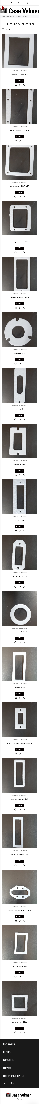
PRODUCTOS (10, 16)
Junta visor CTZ (19, 409)
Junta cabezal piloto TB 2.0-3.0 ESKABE (19, 910)
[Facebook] (8, 1083)
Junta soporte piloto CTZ (19, 576)
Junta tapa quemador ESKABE (19, 242)
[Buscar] (19, 3)
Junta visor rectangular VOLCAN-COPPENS (19, 743)
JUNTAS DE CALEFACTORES (23, 16)
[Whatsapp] (4, 1083)
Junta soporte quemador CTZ (20, 75)
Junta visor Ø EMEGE (19, 353)
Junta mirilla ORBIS (19, 520)
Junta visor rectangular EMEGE (19, 297)
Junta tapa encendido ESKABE (19, 186)
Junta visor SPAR (19, 687)
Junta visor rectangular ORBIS (20, 799)
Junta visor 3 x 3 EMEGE (19, 1022)
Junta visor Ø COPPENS (19, 632)
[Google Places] (12, 1083)
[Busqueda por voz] (12, 3)
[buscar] (32, 3)
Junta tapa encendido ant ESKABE (19, 130)
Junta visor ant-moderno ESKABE (19, 855)
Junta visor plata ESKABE (19, 966)
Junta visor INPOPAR (19, 465)
